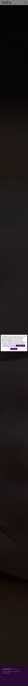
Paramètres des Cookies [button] (9, 345)
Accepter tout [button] (20, 345)
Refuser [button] (14, 349)
